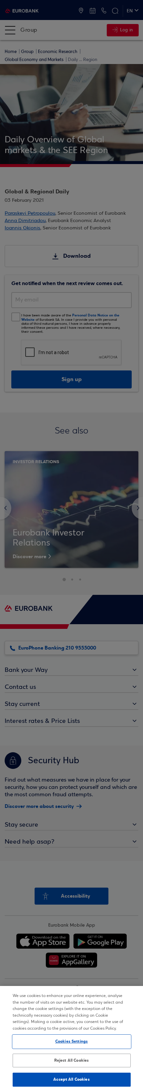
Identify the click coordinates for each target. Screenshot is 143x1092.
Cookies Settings (71, 1041)
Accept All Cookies (71, 1079)
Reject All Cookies (71, 1060)
